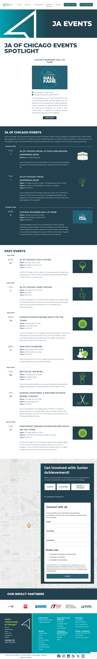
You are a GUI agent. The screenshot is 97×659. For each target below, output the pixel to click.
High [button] (59, 639)
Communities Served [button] (43, 641)
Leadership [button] (42, 633)
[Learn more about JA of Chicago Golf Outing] (83, 266)
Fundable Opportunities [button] (80, 621)
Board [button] (40, 638)
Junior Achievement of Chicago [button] (83, 634)
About (27, 5)
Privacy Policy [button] (25, 655)
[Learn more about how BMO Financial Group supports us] (10, 606)
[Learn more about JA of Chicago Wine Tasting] (83, 294)
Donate (50, 487)
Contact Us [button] (10, 640)
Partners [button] (79, 618)
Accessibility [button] (36, 655)
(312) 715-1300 (10, 642)
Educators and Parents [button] (63, 618)
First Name (50, 531)
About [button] (41, 631)
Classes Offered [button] (44, 622)
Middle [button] (59, 637)
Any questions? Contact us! (53, 496)
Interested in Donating (57, 557)
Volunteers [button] (43, 618)
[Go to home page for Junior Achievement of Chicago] (8, 4)
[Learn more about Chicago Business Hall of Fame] (83, 217)
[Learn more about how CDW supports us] (26, 606)
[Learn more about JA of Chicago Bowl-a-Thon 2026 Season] (83, 156)
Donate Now (70, 4)
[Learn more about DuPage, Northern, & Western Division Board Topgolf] (83, 399)
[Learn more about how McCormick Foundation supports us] (71, 606)
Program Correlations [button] (61, 627)
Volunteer (63, 487)
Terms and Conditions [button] (12, 655)
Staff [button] (40, 636)
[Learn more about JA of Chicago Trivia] (83, 181)
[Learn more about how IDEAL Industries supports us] (41, 606)
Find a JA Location (82, 637)
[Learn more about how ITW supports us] (56, 606)
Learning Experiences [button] (62, 632)
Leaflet (75, 587)
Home (19, 5)
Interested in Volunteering (58, 560)
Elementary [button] (61, 635)
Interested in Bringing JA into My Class (63, 554)
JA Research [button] (43, 644)
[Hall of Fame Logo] (49, 78)
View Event (49, 118)
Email (48, 521)
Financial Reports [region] (81, 627)
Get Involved (86, 4)
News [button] (40, 649)
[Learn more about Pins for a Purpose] (83, 353)
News (58, 5)
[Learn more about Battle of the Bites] (83, 378)
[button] (30, 5)
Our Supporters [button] (81, 624)
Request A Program (80, 487)
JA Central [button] (27, 657)
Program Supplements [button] (62, 623)
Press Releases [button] (44, 647)
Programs (38, 5)
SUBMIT (67, 576)
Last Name (50, 540)
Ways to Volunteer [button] (45, 620)
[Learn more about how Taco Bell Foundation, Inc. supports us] (86, 606)
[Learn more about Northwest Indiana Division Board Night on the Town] (83, 433)
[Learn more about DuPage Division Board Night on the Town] (83, 324)
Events (49, 5)
